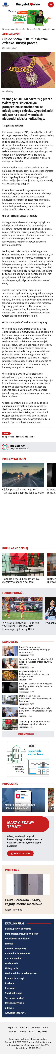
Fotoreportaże (13, 592)
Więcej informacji (14, 909)
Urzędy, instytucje (14, 1003)
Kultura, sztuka (13, 958)
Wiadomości (20, 29)
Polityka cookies (39, 1039)
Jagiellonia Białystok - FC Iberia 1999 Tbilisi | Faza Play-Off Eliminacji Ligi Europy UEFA (20, 626)
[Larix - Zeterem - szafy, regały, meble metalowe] (28, 884)
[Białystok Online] (28, 4)
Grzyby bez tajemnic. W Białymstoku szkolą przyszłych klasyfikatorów (34, 674)
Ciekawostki (24, 655)
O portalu (12, 1027)
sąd (4, 437)
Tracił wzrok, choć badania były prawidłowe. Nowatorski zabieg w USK (35, 711)
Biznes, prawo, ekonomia (18, 928)
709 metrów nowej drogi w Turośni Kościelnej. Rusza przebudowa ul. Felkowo (36, 662)
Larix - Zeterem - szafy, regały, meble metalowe (23, 902)
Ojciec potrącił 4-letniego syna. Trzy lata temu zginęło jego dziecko (23, 491)
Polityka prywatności (19, 1039)
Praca (45, 1027)
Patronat (35, 1027)
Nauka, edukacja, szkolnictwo (20, 973)
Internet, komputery (15, 948)
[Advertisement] (28, 520)
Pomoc (23, 1031)
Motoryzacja (11, 968)
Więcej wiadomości (26, 734)
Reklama (10, 983)
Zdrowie (23, 680)
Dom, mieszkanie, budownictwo (21, 933)
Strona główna (8, 29)
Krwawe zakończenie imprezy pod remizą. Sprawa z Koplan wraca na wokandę (35, 686)
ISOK (31, 1031)
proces (10, 437)
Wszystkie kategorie (15, 1013)
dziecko (19, 437)
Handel (9, 943)
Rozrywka (10, 988)
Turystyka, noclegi (14, 998)
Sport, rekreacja (13, 993)
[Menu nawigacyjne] (51, 4)
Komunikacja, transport (17, 953)
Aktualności (31, 29)
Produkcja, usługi (14, 978)
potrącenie (30, 437)
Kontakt (13, 1031)
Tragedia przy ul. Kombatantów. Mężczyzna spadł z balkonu (20, 581)
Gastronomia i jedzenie (17, 938)
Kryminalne (24, 692)
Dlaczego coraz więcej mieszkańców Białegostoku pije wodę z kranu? (34, 649)
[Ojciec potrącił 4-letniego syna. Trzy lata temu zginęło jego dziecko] (23, 475)
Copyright (9, 1042)
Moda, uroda (11, 963)
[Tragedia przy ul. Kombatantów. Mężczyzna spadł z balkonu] (23, 564)
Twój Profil (41, 1031)
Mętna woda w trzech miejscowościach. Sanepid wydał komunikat (35, 698)
